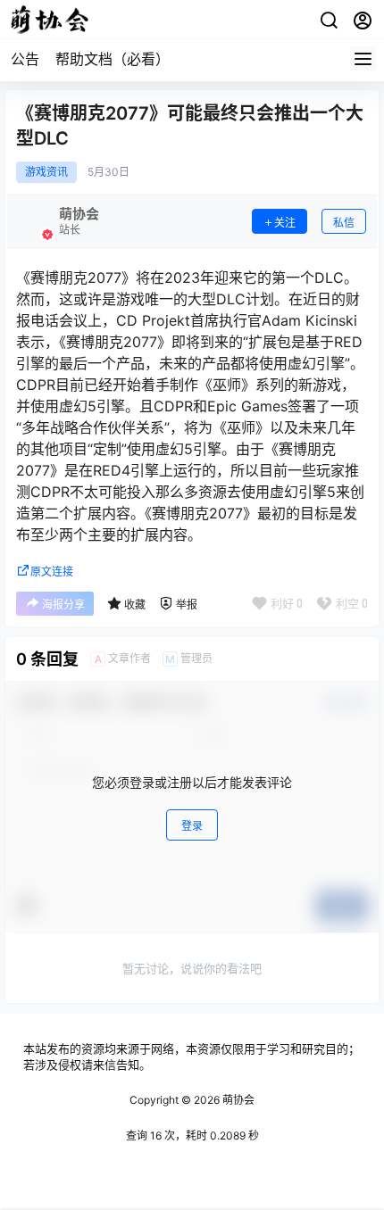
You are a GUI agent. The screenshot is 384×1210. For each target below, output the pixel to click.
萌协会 (237, 1099)
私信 (344, 222)
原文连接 (51, 571)
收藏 (135, 604)
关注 (285, 222)
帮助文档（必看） (112, 59)
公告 (25, 59)
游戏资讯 (46, 172)
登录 (192, 826)
